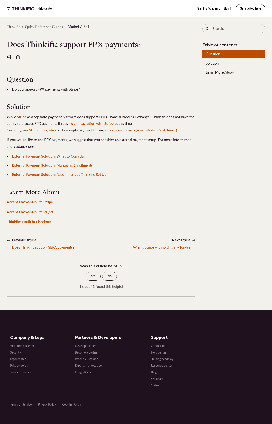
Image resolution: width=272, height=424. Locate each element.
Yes (93, 276)
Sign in (228, 8)
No (110, 276)
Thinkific (13, 27)
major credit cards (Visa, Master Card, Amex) (141, 130)
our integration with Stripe (92, 123)
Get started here (250, 8)
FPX (102, 117)
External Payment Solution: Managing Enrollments (52, 165)
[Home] (20, 8)
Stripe (21, 117)
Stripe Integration (43, 130)
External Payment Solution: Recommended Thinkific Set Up (59, 174)
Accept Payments (21, 212)
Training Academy (208, 8)
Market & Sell (78, 27)
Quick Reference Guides (44, 27)
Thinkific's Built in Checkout (29, 222)
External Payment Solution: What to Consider (48, 156)
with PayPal (44, 212)
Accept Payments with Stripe (30, 202)
